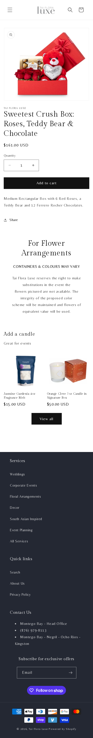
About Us (17, 583)
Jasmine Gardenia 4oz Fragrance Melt (19, 395)
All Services (19, 541)
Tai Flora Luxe (38, 728)
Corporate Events (23, 485)
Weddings (17, 474)
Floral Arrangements (25, 496)
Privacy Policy (20, 594)
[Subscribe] (70, 672)
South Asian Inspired (26, 519)
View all (46, 419)
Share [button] (13, 220)
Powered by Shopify (62, 728)
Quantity (10, 155)
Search (15, 572)
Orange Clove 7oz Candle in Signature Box (67, 395)
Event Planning (21, 530)
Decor (14, 508)
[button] (9, 9)
